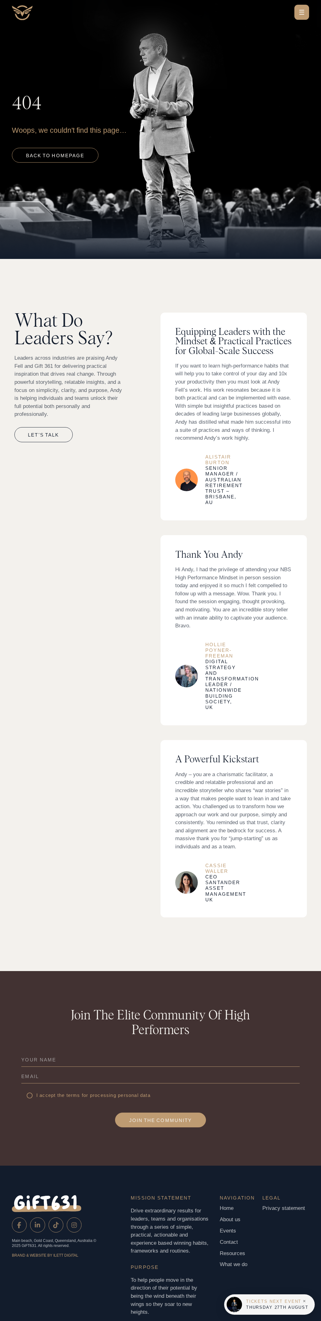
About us (230, 1219)
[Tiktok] (56, 1224)
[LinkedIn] (37, 1224)
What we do (233, 1264)
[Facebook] (19, 1224)
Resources (232, 1253)
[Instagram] (74, 1224)
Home (227, 1208)
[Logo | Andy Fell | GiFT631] (41, 12)
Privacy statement (283, 1208)
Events (228, 1231)
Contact (229, 1242)
